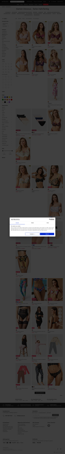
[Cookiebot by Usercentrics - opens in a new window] (49, 219)
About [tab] (48, 222)
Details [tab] (32, 222)
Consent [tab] (17, 222)
